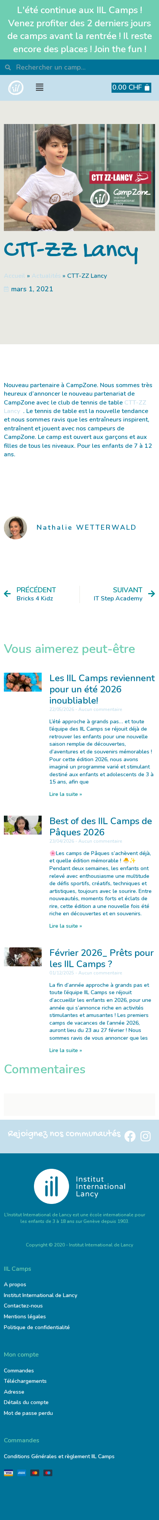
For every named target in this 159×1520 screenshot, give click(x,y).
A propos (15, 1284)
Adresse (15, 1392)
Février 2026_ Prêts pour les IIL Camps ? (101, 958)
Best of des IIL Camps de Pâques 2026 (100, 826)
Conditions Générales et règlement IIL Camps (59, 1456)
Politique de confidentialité (37, 1327)
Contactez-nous (23, 1305)
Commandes (19, 1370)
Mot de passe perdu (28, 1413)
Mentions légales (25, 1316)
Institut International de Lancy (40, 1295)
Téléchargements (25, 1381)
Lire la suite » (65, 794)
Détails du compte (26, 1402)
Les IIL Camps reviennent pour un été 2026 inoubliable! (102, 689)
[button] (39, 87)
